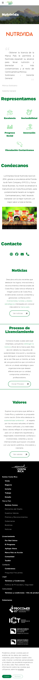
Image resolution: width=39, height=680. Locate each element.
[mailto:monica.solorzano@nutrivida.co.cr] (22, 254)
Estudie (8, 497)
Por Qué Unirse (11, 540)
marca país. (25, 307)
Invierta (8, 489)
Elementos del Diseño (13, 509)
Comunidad (9, 557)
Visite (7, 481)
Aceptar (6, 676)
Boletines (8, 525)
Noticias (8, 529)
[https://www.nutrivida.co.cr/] (11, 254)
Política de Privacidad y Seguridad (19, 585)
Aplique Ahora (11, 548)
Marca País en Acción (14, 552)
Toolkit (8, 560)
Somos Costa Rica (9, 477)
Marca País (6, 501)
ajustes (21, 669)
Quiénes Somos (11, 505)
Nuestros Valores (12, 513)
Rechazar (18, 676)
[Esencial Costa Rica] (9, 2)
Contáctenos (10, 569)
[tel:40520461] (27, 254)
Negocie (8, 485)
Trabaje (8, 493)
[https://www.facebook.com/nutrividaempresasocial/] (16, 254)
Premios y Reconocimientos (16, 517)
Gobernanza (10, 521)
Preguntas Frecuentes (14, 573)
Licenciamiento (8, 536)
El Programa (10, 544)
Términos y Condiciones (15, 581)
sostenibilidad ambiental (14, 420)
